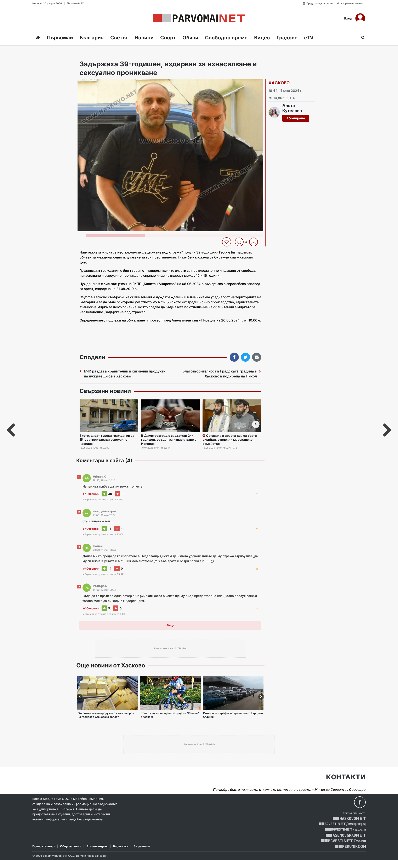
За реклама (142, 846)
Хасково (279, 82)
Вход (348, 18)
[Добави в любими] (227, 241)
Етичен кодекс (97, 846)
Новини (144, 38)
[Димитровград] (342, 824)
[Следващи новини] (256, 424)
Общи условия (70, 846)
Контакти (346, 777)
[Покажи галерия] (259, 91)
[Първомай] (199, 18)
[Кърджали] (345, 829)
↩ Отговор (91, 494)
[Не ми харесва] (255, 241)
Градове (287, 38)
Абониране (295, 118)
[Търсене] (362, 37)
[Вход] (360, 18)
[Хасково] (349, 818)
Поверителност (43, 846)
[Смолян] (343, 840)
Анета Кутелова (292, 108)
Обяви (190, 38)
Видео (262, 38)
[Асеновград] (346, 835)
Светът (119, 38)
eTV (309, 38)
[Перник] (350, 846)
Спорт (168, 38)
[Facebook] (360, 802)
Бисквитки (121, 846)
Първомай (60, 38)
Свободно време (226, 38)
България (92, 38)
